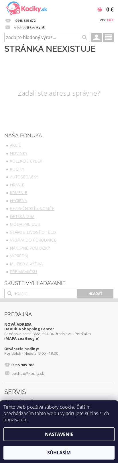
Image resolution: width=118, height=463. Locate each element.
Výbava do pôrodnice (33, 240)
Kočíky (17, 169)
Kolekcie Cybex (26, 161)
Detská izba (22, 216)
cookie (67, 407)
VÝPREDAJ (19, 255)
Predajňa (18, 314)
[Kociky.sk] (26, 7)
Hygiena (18, 200)
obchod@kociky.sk (27, 373)
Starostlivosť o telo (33, 232)
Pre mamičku (23, 271)
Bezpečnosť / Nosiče (32, 208)
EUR (110, 20)
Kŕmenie (18, 192)
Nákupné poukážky (30, 248)
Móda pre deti (25, 224)
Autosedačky (24, 177)
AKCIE (15, 145)
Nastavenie (59, 434)
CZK (103, 20)
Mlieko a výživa (26, 264)
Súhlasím (59, 453)
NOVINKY (18, 153)
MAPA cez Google (21, 338)
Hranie (17, 185)
